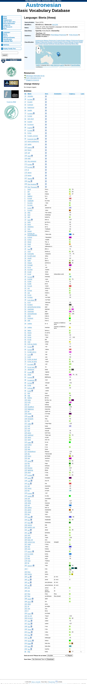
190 (26, 604)
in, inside (30, 554)
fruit (29, 430)
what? (29, 599)
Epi (70, 44)
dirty (29, 212)
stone (29, 437)
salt (29, 153)
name (29, 335)
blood (29, 242)
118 (26, 433)
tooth (29, 260)
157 (26, 522)
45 (25, 293)
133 (26, 466)
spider (29, 144)
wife (29, 320)
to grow (30, 128)
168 (26, 546)
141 (26, 486)
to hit (29, 355)
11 (25, 215)
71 (25, 352)
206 (26, 649)
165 (26, 540)
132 (26, 463)
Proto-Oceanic (73, 35)
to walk (30, 198)
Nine (29, 646)
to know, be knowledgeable (32, 234)
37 (25, 274)
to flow (30, 445)
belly (29, 222)
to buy (29, 133)
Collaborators (7, 20)
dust (29, 215)
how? (29, 614)
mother (30, 323)
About (5, 18)
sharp (29, 374)
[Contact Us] (57, 682)
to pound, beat (32, 139)
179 (26, 561)
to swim (30, 210)
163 (26, 535)
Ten (29, 649)
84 (25, 122)
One (29, 621)
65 (25, 342)
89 (25, 383)
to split (30, 372)
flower (29, 150)
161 (26, 161)
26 (25, 249)
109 (26, 419)
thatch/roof (31, 107)
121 (26, 439)
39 (25, 276)
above (29, 172)
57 (25, 318)
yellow (30, 507)
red (29, 505)
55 (25, 314)
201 (26, 635)
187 (26, 594)
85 (25, 124)
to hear (30, 290)
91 (25, 133)
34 (25, 267)
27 (25, 251)
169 (26, 549)
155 (26, 517)
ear (29, 288)
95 (25, 391)
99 (25, 398)
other (29, 604)
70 (25, 113)
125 (26, 153)
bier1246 (55, 24)
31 (25, 260)
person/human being (34, 307)
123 (26, 445)
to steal (30, 116)
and (29, 608)
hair (29, 249)
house (29, 333)
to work (30, 377)
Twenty (30, 178)
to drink (30, 279)
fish (29, 421)
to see (29, 295)
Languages (6, 32)
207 (26, 178)
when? (30, 552)
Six (29, 638)
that (29, 558)
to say (29, 337)
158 (26, 525)
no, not (30, 616)
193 (26, 611)
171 (26, 164)
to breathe (31, 254)
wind (29, 472)
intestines (31, 227)
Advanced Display (9, 37)
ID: (25, 94)
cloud (29, 461)
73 (25, 116)
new (29, 535)
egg (29, 395)
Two (29, 627)
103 (26, 407)
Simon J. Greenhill (36, 682)
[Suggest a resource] (32, 80)
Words (5, 34)
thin (29, 520)
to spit (29, 272)
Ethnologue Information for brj (35, 76)
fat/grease (31, 409)
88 (25, 380)
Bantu (59, 1)
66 (25, 344)
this (29, 556)
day (29, 546)
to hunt (30, 350)
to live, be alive (32, 361)
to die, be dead (32, 359)
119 (26, 435)
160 (26, 527)
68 (25, 110)
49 (25, 300)
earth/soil (30, 435)
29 (25, 256)
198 (26, 626)
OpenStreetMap (75, 65)
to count (30, 618)
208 (26, 181)
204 (26, 643)
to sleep (30, 297)
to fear (29, 239)
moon (29, 456)
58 (25, 320)
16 (25, 227)
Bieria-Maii (75, 44)
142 (26, 488)
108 (26, 416)
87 (25, 130)
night (29, 544)
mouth (29, 258)
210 (26, 187)
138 (26, 478)
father (29, 330)
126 (26, 449)
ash (29, 498)
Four (29, 632)
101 (26, 402)
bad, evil (30, 540)
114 (26, 426)
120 (26, 437)
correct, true (31, 542)
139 (26, 480)
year (29, 549)
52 (25, 305)
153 (26, 514)
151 (26, 510)
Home (5, 17)
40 (25, 279)
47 (25, 102)
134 (26, 468)
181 (26, 565)
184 (26, 574)
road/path (31, 201)
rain (29, 466)
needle (30, 110)
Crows (54, 1)
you (29, 588)
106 (26, 413)
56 (25, 316)
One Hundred (32, 184)
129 (26, 456)
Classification (7, 39)
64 (25, 337)
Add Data (6, 45)
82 (25, 119)
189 (26, 601)
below (29, 175)
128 (26, 454)
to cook (30, 277)
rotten (29, 424)
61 (25, 333)
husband (30, 318)
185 (26, 577)
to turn (29, 208)
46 (25, 295)
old (29, 530)
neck (29, 246)
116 (26, 150)
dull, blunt (31, 119)
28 (25, 254)
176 (26, 175)
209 (26, 184)
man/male (31, 309)
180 (26, 563)
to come (30, 203)
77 (25, 364)
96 (25, 651)
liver (29, 229)
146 (26, 498)
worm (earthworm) (33, 141)
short (29, 156)
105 (26, 411)
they (29, 594)
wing (29, 400)
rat (28, 404)
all (28, 606)
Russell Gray (52, 682)
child (29, 316)
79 (25, 369)
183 (26, 572)
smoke (30, 496)
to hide (30, 164)
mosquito (30, 419)
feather (30, 398)
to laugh (30, 265)
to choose (31, 124)
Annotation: (58, 94)
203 (26, 640)
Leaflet (38, 65)
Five (29, 635)
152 (26, 512)
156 (26, 519)
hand (29, 189)
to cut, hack (31, 367)
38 (25, 99)
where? (30, 566)
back (29, 220)
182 (26, 569)
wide (29, 158)
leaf (29, 426)
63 (25, 335)
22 (25, 239)
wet (29, 486)
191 (26, 606)
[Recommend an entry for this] (46, 97)
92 (25, 136)
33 (25, 265)
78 (25, 367)
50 (25, 105)
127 (26, 451)
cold (29, 481)
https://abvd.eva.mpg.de (33, 1)
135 (26, 470)
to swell (30, 130)
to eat (29, 274)
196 (26, 618)
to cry (29, 267)
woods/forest (31, 451)
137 (26, 475)
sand (29, 439)
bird (29, 393)
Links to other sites (9, 22)
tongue (30, 263)
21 (25, 237)
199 (26, 629)
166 (26, 542)
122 (26, 442)
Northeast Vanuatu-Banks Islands (58, 44)
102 (26, 404)
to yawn (30, 102)
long (29, 517)
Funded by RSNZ (11, 102)
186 (26, 588)
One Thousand (32, 187)
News (5, 28)
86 (25, 127)
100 (26, 400)
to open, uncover (33, 136)
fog (29, 463)
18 (25, 231)
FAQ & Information (9, 23)
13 (25, 219)
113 (26, 147)
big (29, 514)
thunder (30, 468)
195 (26, 616)
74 (25, 357)
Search (5, 36)
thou (29, 572)
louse (29, 416)
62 (25, 107)
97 (25, 393)
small (29, 512)
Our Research (7, 27)
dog (29, 651)
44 (25, 290)
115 (26, 428)
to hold (30, 383)
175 (26, 172)
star (29, 458)
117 (26, 430)
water (29, 442)
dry (29, 484)
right (29, 194)
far (28, 563)
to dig (29, 385)
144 (26, 493)
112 (26, 423)
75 (25, 359)
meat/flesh (31, 407)
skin (29, 217)
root (29, 428)
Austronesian (46, 1)
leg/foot (30, 196)
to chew (30, 99)
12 (25, 217)
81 (25, 374)
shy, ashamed (32, 161)
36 (25, 272)
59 (25, 323)
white (29, 503)
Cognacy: (72, 94)
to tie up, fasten (32, 344)
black (29, 501)
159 (26, 158)
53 (25, 307)
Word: (29, 94)
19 (25, 96)
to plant (30, 122)
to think (30, 237)
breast (29, 231)
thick (29, 523)
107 (26, 141)
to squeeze (31, 380)
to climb (30, 167)
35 (25, 269)
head (29, 244)
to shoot (30, 113)
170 (26, 551)
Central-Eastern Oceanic (60, 42)
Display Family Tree (9, 48)
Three (29, 629)
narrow (30, 525)
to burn (30, 493)
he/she (30, 574)
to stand (30, 305)
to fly (29, 402)
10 (25, 212)
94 (25, 388)
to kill (29, 357)
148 (26, 503)
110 (26, 144)
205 (26, 646)
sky (29, 454)
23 (25, 242)
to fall (29, 391)
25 (25, 246)
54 (25, 309)
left (28, 191)
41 (25, 281)
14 (25, 222)
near (29, 561)
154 (26, 155)
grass (29, 433)
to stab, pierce (32, 352)
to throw (30, 388)
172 (26, 167)
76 (25, 361)
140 (26, 483)
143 (26, 490)
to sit (29, 302)
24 (25, 244)
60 (25, 330)
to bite (29, 281)
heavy (29, 488)
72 (25, 354)
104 (26, 409)
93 (25, 139)
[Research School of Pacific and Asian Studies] (11, 84)
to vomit (30, 269)
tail (28, 411)
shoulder (30, 96)
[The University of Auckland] (11, 61)
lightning (30, 470)
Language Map (7, 41)
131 (26, 461)
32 (25, 263)
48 (25, 297)
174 (26, 554)
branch (30, 147)
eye (29, 293)
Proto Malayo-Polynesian (58, 35)
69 (25, 349)
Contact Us (6, 25)
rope (29, 342)
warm (29, 478)
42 (25, 286)
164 (26, 537)
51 (25, 302)
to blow (30, 475)
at (28, 170)
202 (26, 638)
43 (25, 288)
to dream (30, 105)
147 (26, 501)
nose (29, 251)
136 (26, 472)
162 (26, 530)
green (29, 510)
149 (26, 505)
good (29, 537)
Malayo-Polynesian (50, 40)
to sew (30, 347)
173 (26, 170)
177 (26, 556)
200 (26, 632)
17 (25, 229)
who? (29, 602)
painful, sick (31, 527)
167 (26, 544)
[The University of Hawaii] (11, 72)
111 (26, 421)
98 (25, 395)
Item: (46, 94)
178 (26, 558)
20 (25, 234)
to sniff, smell (32, 256)
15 (25, 224)
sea (29, 447)
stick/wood (31, 369)
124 (26, 447)
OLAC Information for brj (33, 78)
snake (29, 413)
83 (25, 377)
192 (26, 608)
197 (26, 621)
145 (26, 496)
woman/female (32, 314)
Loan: (82, 94)
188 (26, 598)
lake (29, 449)
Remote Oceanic (74, 42)
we (28, 577)
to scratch (31, 364)
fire (29, 490)
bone (29, 224)
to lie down (31, 300)
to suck (30, 286)
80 (25, 372)
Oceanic (50, 42)
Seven (30, 641)
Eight (29, 644)
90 (25, 385)
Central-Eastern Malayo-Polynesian (67, 40)
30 (25, 258)
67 (25, 346)
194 (26, 613)
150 (26, 507)
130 (26, 458)
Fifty (29, 181)
